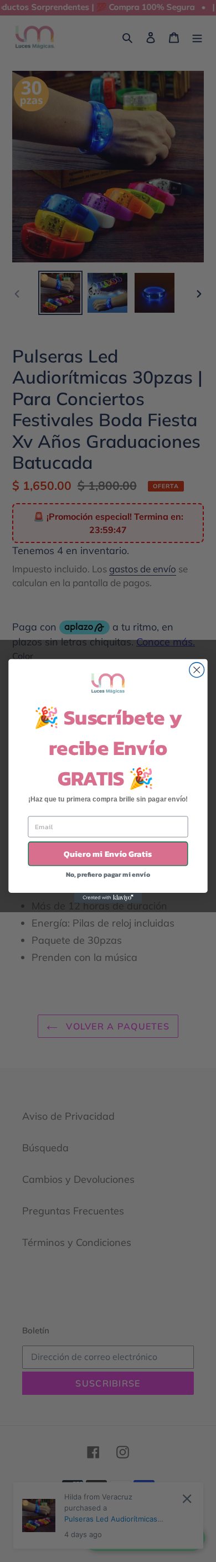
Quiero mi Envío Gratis (108, 853)
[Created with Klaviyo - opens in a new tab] (108, 898)
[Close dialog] (196, 670)
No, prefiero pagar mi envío (108, 874)
